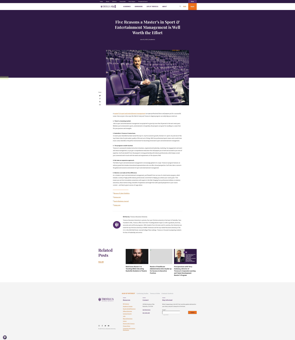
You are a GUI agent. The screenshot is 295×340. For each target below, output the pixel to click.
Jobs (124, 316)
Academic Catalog (127, 306)
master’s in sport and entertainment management (129, 113)
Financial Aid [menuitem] (122, 1)
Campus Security (127, 313)
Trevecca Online (155, 293)
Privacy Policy (126, 326)
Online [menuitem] (101, 1)
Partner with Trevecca (128, 323)
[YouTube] (108, 325)
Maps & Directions (127, 318)
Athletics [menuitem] (114, 1)
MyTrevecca (126, 304)
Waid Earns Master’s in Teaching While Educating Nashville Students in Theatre (136, 269)
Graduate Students (167, 293)
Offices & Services (127, 311)
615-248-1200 (146, 313)
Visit (184, 6)
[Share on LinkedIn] (100, 101)
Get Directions (146, 310)
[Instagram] (99, 325)
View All (100, 262)
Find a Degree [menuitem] (132, 1)
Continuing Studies (142, 293)
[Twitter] (105, 325)
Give (192, 1)
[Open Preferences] (5, 337)
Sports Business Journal (121, 201)
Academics (152, 39)
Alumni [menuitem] (107, 1)
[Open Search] (180, 6)
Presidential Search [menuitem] (143, 1)
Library (125, 321)
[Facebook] (102, 325)
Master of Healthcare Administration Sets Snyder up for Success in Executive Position (161, 270)
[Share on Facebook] (100, 98)
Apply (192, 6)
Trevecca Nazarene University (138, 217)
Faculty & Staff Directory (129, 309)
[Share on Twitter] (100, 95)
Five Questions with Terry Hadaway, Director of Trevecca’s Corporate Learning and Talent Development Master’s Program (185, 271)
